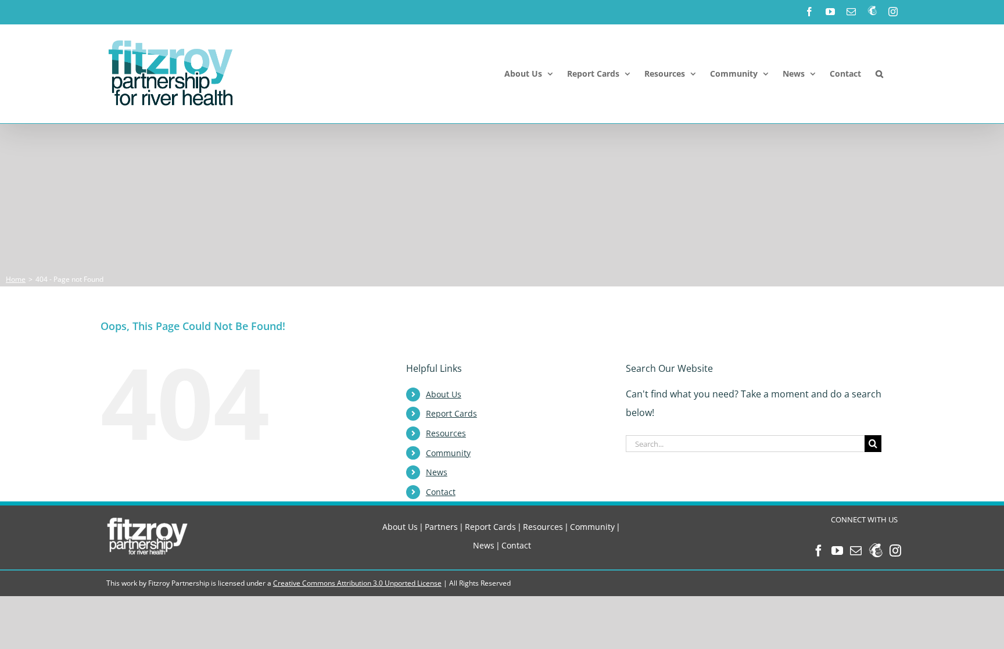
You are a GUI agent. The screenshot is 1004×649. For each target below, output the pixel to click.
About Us (443, 394)
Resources (446, 433)
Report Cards (451, 413)
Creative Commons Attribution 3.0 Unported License (357, 583)
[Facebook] (818, 550)
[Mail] (856, 550)
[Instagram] (895, 550)
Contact (441, 491)
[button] (879, 73)
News (436, 472)
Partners (441, 526)
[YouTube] (837, 550)
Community (448, 452)
